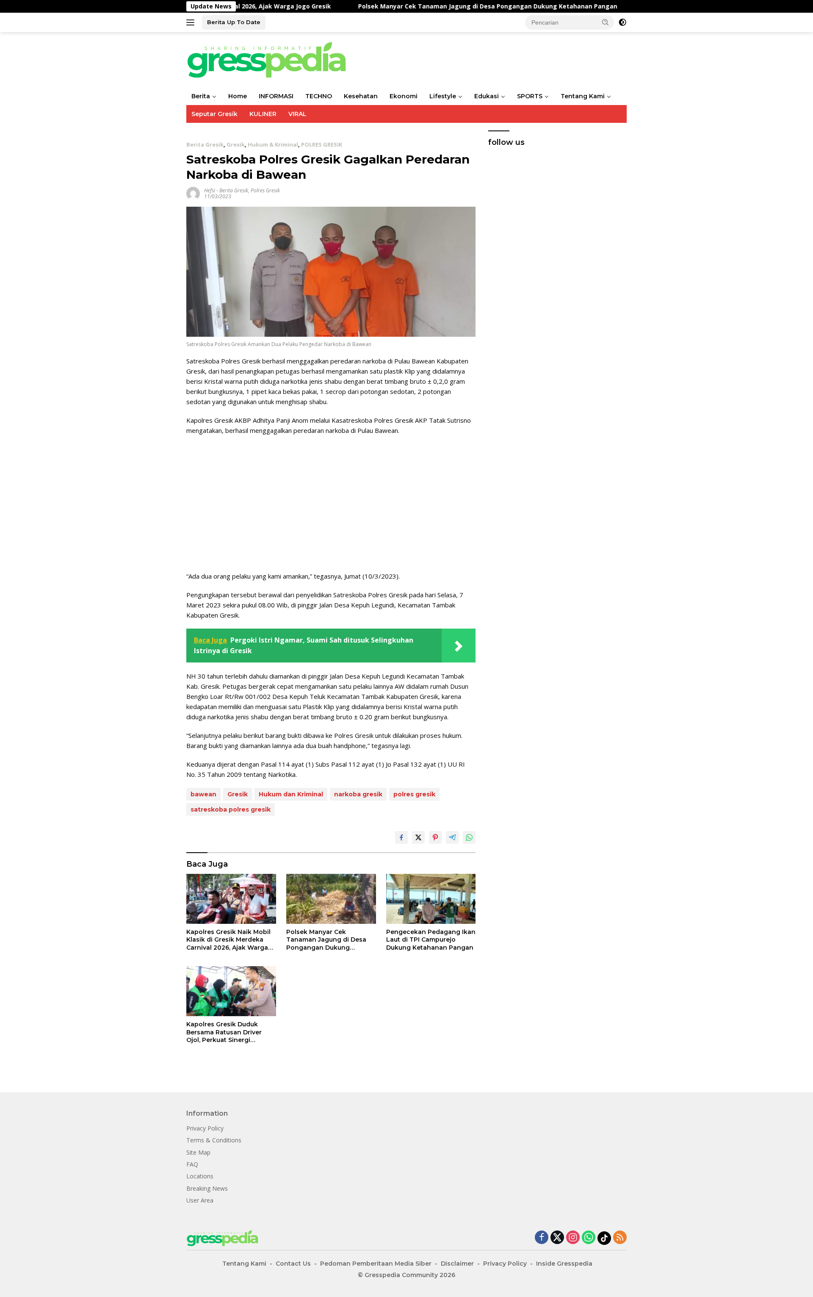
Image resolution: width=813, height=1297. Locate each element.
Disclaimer (457, 1263)
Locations (199, 1176)
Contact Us (293, 1263)
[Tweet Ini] (418, 837)
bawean (203, 794)
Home (237, 96)
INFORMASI (276, 96)
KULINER (263, 114)
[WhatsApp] (588, 1237)
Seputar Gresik (214, 114)
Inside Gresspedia (564, 1263)
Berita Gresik (205, 144)
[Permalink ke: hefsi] (193, 192)
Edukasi (486, 96)
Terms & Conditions (213, 1140)
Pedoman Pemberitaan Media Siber (375, 1263)
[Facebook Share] (401, 837)
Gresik (236, 144)
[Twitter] (557, 1237)
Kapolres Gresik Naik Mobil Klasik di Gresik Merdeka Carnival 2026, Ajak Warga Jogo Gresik (228, 939)
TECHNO (318, 96)
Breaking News (207, 1188)
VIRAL (297, 114)
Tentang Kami (583, 96)
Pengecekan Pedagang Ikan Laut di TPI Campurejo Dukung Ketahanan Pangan (431, 939)
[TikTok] (604, 1238)
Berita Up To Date (233, 22)
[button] (605, 22)
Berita (200, 96)
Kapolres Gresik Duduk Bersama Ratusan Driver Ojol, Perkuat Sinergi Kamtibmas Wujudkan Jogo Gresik (229, 1032)
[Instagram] (573, 1237)
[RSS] (620, 1237)
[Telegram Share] (452, 837)
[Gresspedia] (271, 59)
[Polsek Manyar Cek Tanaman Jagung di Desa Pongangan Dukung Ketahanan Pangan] (331, 899)
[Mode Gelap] (622, 22)
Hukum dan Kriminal (291, 794)
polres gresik (414, 794)
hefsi (209, 190)
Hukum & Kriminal (273, 144)
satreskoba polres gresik (231, 809)
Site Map (198, 1152)
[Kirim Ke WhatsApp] (469, 837)
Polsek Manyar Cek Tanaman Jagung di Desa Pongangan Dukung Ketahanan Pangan (442, 6)
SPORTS (529, 96)
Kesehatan (361, 96)
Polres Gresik (265, 190)
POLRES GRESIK (321, 144)
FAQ (192, 1164)
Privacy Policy (205, 1128)
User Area (199, 1200)
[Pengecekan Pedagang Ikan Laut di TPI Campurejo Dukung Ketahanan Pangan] (431, 899)
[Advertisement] (331, 503)
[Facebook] (541, 1237)
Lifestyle (442, 96)
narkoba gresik (358, 794)
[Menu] (192, 22)
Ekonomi (404, 96)
